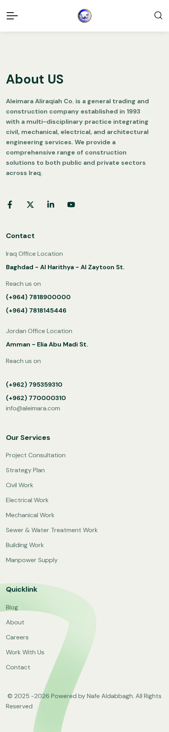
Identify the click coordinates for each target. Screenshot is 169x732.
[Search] (158, 16)
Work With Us (25, 652)
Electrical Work (27, 500)
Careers (17, 637)
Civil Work (19, 485)
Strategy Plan (25, 470)
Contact (18, 667)
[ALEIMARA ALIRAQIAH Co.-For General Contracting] (84, 16)
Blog (12, 607)
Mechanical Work (30, 515)
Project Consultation (36, 455)
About (15, 622)
